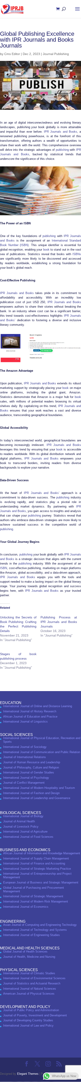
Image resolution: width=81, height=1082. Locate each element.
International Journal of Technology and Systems (35, 929)
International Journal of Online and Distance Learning (37, 706)
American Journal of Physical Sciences (28, 993)
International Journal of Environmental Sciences (34, 978)
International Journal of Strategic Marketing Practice (37, 868)
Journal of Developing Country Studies (28, 1020)
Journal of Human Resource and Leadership (31, 762)
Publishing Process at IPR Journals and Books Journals (58, 621)
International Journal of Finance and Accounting (34, 863)
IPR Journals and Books (60, 131)
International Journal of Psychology (26, 777)
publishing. (7, 529)
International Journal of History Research (29, 711)
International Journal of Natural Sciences (29, 988)
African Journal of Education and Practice (30, 716)
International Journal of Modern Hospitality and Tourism (39, 788)
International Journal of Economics (25, 906)
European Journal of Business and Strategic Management (40, 882)
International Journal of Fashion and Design (31, 793)
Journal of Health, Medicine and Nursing (29, 956)
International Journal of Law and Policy (28, 1025)
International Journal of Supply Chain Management (36, 858)
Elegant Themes (27, 1073)
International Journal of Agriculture (25, 831)
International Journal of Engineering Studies (31, 935)
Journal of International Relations (24, 757)
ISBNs (76, 254)
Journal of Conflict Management (24, 782)
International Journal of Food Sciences (28, 836)
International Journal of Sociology (25, 747)
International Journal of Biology (23, 816)
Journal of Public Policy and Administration (31, 1010)
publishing (62, 149)
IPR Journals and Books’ (41, 493)
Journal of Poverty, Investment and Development (35, 1015)
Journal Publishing (56, 54)
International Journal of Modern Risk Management (35, 901)
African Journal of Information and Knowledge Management (41, 853)
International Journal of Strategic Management (33, 896)
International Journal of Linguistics (25, 721)
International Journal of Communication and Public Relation (41, 752)
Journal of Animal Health (19, 821)
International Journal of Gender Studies (28, 772)
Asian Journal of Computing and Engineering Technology (40, 924)
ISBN (3, 568)
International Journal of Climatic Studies (29, 973)
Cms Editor (12, 54)
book (46, 249)
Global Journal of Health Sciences (25, 951)
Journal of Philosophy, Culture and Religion (31, 767)
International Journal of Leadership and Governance (36, 798)
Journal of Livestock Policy (20, 826)
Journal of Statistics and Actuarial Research (31, 983)
